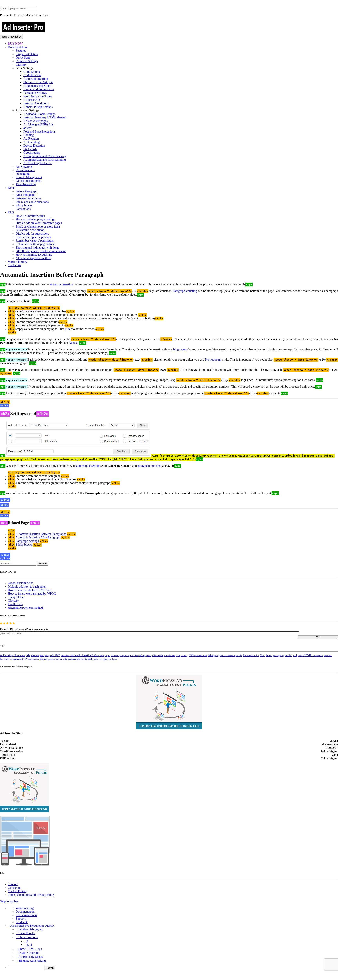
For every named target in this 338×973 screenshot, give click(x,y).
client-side (157, 655)
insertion (328, 655)
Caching (28, 135)
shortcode (82, 659)
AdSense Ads (31, 99)
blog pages (180, 349)
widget (104, 659)
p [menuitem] (27, 941)
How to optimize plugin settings (35, 219)
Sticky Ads (30, 149)
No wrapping (213, 359)
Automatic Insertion (35, 78)
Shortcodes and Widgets (38, 82)
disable (239, 655)
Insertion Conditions (36, 103)
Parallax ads (23, 209)
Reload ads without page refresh (35, 244)
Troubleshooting (26, 184)
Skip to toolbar (9, 901)
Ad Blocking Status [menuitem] (30, 956)
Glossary (21, 64)
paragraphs (16, 659)
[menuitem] (173, 968)
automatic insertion (61, 284)
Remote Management (29, 177)
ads (28, 655)
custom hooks (200, 655)
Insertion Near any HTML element (44, 117)
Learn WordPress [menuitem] (26, 915)
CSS (191, 655)
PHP (24, 659)
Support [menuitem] (20, 918)
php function (33, 659)
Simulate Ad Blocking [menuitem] (32, 960)
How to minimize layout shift (34, 254)
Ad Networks (24, 166)
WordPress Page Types (37, 96)
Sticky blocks (24, 205)
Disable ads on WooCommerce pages (39, 223)
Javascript (5, 659)
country (184, 655)
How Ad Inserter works (30, 216)
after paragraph (47, 655)
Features (21, 50)
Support (13, 884)
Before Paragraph (26, 191)
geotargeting (278, 655)
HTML (308, 655)
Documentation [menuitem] (25, 911)
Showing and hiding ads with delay (37, 247)
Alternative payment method (33, 258)
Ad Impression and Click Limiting (44, 159)
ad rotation (19, 655)
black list (134, 655)
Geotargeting (31, 152)
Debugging (23, 173)
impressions (317, 655)
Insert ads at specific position (33, 237)
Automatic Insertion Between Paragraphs (40, 534)
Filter (68, 329)
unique (97, 659)
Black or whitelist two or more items (38, 226)
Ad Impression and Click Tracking (44, 156)
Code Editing (31, 71)
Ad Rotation (31, 138)
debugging (213, 655)
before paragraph (101, 655)
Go (317, 637)
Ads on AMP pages (35, 121)
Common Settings (27, 61)
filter (262, 655)
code (178, 655)
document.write (251, 655)
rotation (51, 659)
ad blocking (6, 655)
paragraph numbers (149, 465)
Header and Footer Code (38, 89)
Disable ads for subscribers (32, 233)
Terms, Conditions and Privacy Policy (31, 894)
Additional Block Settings (39, 114)
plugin (43, 659)
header (288, 655)
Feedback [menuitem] (22, 922)
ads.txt (27, 128)
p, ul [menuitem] (29, 944)
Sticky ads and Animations (32, 201)
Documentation (17, 47)
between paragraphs (120, 655)
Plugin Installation (27, 54)
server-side (61, 659)
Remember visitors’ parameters (35, 240)
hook (295, 655)
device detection (227, 655)
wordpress (112, 659)
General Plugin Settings (38, 106)
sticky (90, 659)
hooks (301, 655)
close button (169, 655)
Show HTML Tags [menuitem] (30, 949)
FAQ (11, 212)
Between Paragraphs (28, 198)
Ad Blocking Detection (37, 163)
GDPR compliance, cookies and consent (41, 251)
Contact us (14, 265)
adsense (35, 655)
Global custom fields (28, 180)
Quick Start (23, 57)
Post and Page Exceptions (39, 131)
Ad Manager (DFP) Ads (38, 124)
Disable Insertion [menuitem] (28, 952)
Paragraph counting (185, 291)
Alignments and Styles (37, 85)
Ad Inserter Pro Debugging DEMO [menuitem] (32, 925)
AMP (57, 655)
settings (72, 658)
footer (269, 655)
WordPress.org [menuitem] (25, 908)
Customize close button (30, 230)
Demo (11, 187)
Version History (17, 261)
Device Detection (34, 145)
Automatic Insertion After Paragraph (37, 537)
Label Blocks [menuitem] (26, 933)
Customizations (25, 170)
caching (142, 655)
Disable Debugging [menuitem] (30, 929)
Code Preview (32, 75)
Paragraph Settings (35, 92)
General (73, 342)
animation (65, 655)
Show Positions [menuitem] (28, 937)
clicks (148, 655)
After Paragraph (25, 194)
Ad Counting (31, 142)
